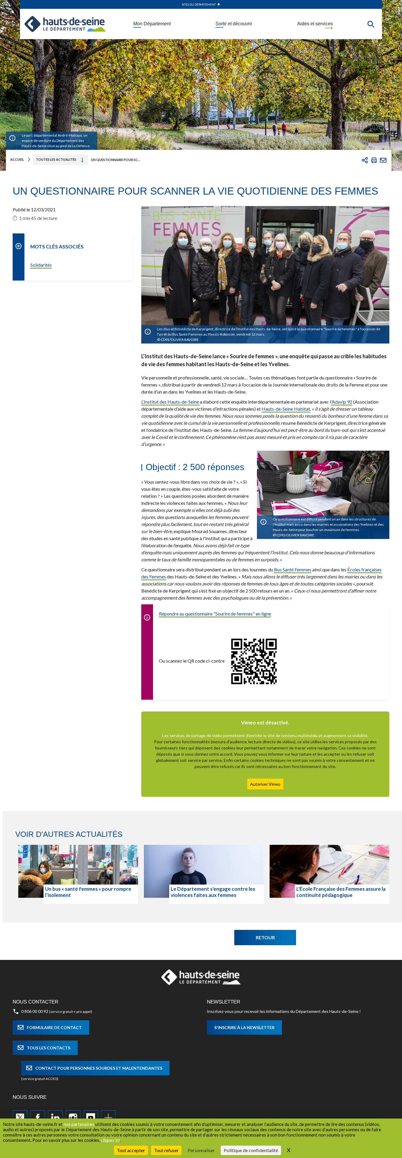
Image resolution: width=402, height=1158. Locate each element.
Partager (365, 160)
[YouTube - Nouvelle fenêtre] (90, 1117)
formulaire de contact (54, 1027)
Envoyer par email (383, 160)
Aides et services (315, 23)
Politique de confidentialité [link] (251, 1150)
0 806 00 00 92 (34, 1011)
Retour (265, 937)
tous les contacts (48, 1047)
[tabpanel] (78, 874)
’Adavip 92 (341, 401)
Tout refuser (166, 1150)
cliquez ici (110, 1140)
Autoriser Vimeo (265, 784)
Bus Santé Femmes (292, 569)
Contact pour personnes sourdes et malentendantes (98, 1068)
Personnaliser (201, 1150)
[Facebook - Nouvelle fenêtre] (37, 1117)
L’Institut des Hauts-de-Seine (170, 401)
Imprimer (374, 160)
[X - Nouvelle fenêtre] (20, 1117)
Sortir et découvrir (233, 23)
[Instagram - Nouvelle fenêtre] (73, 1117)
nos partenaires (79, 1124)
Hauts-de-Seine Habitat (286, 409)
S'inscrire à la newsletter (244, 1027)
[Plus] (108, 1117)
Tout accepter (131, 1150)
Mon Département (152, 23)
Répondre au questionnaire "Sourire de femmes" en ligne (215, 613)
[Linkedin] (55, 1117)
